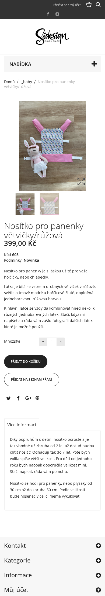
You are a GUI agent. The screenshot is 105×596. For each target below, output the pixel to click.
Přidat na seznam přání (31, 379)
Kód (7, 254)
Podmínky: (13, 260)
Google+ (27, 398)
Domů (9, 81)
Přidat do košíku (26, 361)
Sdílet (18, 398)
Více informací (21, 425)
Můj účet (16, 590)
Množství (12, 341)
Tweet (8, 398)
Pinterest (37, 398)
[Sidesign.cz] (52, 36)
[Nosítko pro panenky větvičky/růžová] (25, 206)
